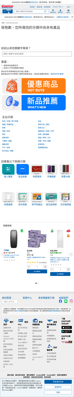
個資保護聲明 (62, 375)
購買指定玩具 (33, 2)
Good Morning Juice (12, 23)
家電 (3, 128)
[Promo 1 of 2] (36, 283)
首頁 (3, 23)
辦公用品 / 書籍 (7, 151)
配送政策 (47, 377)
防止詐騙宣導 (20, 311)
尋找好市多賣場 (57, 74)
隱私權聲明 (31, 375)
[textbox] (34, 54)
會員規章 (26, 377)
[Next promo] (71, 254)
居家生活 (41, 128)
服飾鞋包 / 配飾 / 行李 (46, 131)
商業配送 (41, 144)
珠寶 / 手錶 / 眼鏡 (44, 141)
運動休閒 (5, 144)
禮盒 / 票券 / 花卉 (44, 138)
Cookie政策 (40, 375)
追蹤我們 (63, 297)
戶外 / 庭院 (6, 147)
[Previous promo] (3, 254)
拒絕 (58, 392)
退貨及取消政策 (37, 377)
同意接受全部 (58, 382)
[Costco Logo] (7, 6)
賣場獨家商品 (43, 147)
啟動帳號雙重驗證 (54, 311)
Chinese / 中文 (57, 7)
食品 (39, 121)
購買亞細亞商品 (26, 17)
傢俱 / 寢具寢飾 (43, 134)
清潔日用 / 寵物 (43, 124)
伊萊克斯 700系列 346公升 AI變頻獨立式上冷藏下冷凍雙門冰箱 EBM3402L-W (59, 260)
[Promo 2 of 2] (38, 283)
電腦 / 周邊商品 (7, 124)
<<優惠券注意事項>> (62, 17)
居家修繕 (5, 138)
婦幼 (3, 134)
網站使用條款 (20, 375)
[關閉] (72, 17)
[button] (46, 11)
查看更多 (58, 387)
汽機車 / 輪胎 (7, 141)
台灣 (68, 7)
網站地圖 (10, 375)
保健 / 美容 (6, 131)
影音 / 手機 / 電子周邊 (10, 121)
